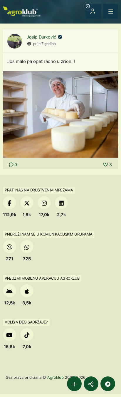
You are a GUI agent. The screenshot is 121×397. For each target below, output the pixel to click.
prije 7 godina (44, 43)
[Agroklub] (22, 11)
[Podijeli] (91, 383)
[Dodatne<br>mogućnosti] (107, 383)
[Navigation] (110, 11)
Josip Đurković (42, 36)
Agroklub (55, 377)
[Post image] (60, 114)
